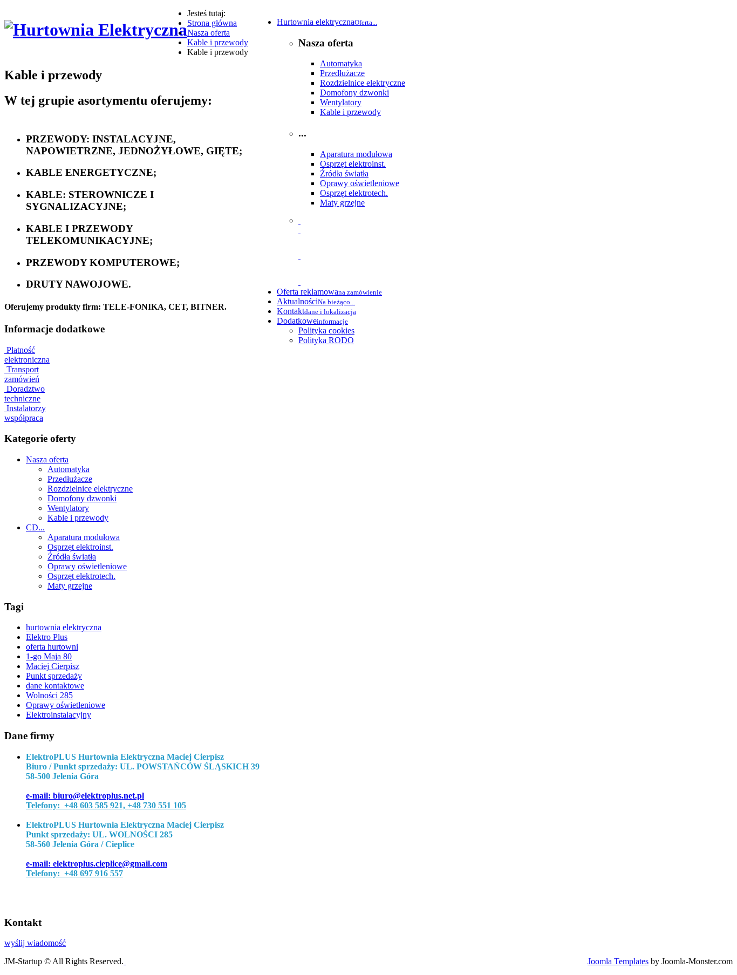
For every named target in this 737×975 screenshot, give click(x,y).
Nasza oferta (47, 459)
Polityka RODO (326, 340)
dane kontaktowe (55, 685)
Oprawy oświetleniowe (359, 183)
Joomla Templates (618, 961)
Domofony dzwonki (354, 92)
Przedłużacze (342, 73)
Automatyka (341, 63)
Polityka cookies (326, 330)
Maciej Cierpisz (52, 666)
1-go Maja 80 (49, 656)
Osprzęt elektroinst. (353, 163)
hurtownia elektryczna (63, 627)
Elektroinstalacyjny (58, 714)
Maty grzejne (342, 202)
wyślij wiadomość (35, 942)
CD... (35, 527)
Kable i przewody (350, 112)
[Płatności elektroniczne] (299, 230)
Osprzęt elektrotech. (354, 192)
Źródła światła (344, 173)
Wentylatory (340, 102)
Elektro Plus (46, 637)
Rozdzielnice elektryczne (362, 82)
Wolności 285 (49, 695)
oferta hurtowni (52, 646)
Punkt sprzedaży (54, 675)
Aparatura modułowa (356, 154)
